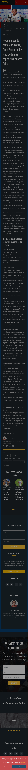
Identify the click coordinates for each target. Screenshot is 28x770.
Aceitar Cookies (19, 767)
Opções (6, 767)
